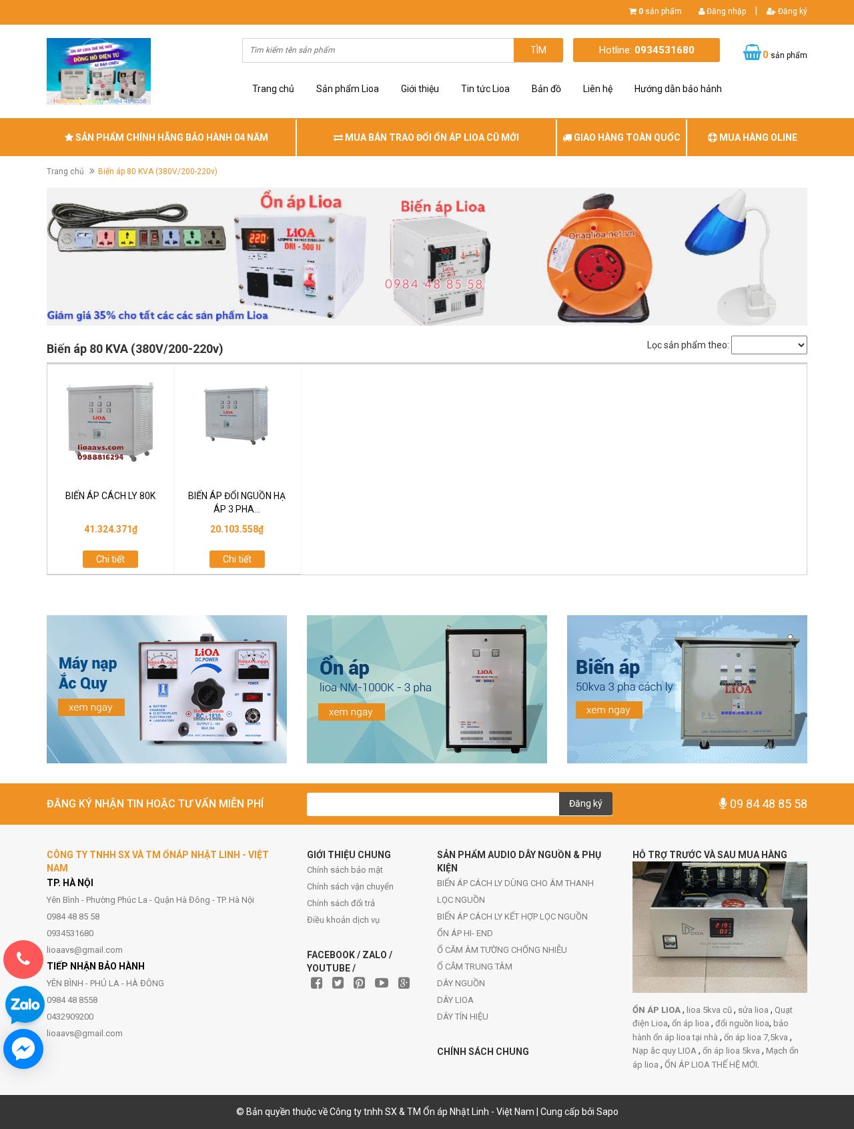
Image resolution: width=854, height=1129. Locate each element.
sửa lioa (754, 1010)
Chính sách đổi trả (341, 903)
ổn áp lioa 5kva (732, 1051)
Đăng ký (791, 11)
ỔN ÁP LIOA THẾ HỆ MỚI (711, 1065)
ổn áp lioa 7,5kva (757, 1037)
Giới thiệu (420, 88)
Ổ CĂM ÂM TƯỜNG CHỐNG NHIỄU (502, 950)
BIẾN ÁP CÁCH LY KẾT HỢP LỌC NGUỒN (512, 916)
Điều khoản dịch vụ (343, 920)
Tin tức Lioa (485, 88)
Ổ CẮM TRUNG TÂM (474, 967)
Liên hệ (597, 88)
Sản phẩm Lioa (347, 88)
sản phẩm (660, 11)
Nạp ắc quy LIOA (665, 1051)
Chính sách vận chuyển (350, 886)
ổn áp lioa (691, 1023)
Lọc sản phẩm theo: (688, 345)
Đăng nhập (725, 11)
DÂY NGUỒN (461, 983)
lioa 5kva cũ (710, 1010)
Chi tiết (110, 559)
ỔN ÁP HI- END (465, 933)
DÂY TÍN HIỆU (462, 1017)
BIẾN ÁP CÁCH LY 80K (110, 495)
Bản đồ (546, 88)
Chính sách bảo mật (345, 870)
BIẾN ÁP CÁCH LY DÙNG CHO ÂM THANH (515, 883)
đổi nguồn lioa (742, 1023)
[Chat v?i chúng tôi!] (23, 1049)
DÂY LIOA (455, 1000)
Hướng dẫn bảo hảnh (678, 88)
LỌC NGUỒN (461, 900)
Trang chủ (273, 88)
